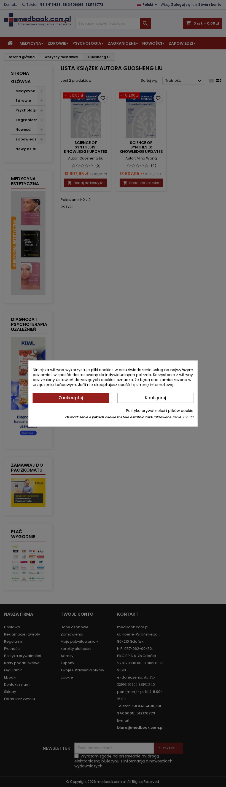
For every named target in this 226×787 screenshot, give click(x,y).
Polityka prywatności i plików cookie (159, 410)
